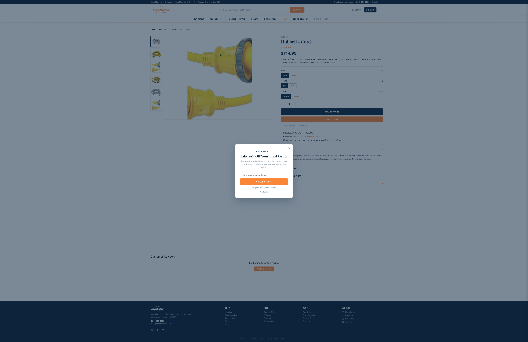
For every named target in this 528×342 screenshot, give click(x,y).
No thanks (264, 192)
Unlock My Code (264, 181)
